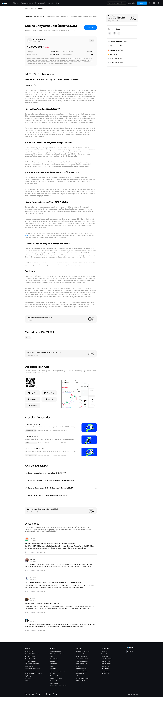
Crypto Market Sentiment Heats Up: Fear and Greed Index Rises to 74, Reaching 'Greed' (53, 582)
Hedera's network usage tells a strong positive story (42, 603)
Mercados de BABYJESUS (57, 16)
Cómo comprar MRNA (32, 424)
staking (27, 235)
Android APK (33, 399)
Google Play (50, 393)
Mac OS (50, 399)
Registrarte (90, 27)
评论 (28, 552)
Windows (34, 405)
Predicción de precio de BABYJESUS (86, 16)
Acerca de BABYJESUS (34, 16)
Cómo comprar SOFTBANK (34, 449)
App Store (34, 393)
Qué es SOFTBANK (31, 436)
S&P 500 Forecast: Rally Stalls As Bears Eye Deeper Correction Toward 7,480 (50, 543)
